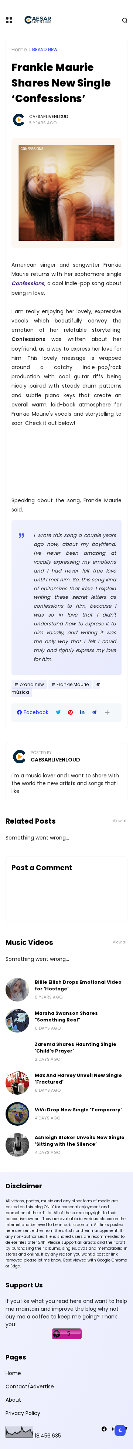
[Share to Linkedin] (82, 712)
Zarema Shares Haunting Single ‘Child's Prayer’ (75, 1047)
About (13, 1400)
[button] (107, 712)
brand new (45, 50)
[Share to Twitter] (58, 712)
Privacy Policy (23, 1413)
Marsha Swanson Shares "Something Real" (66, 1016)
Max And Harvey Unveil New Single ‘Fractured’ (78, 1078)
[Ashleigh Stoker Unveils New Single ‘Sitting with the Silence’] (17, 1145)
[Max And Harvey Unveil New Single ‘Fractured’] (17, 1083)
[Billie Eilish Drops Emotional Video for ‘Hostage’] (17, 990)
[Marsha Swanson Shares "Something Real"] (17, 1021)
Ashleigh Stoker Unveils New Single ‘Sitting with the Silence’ (80, 1140)
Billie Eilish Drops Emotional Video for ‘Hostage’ (78, 985)
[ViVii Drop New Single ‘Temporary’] (17, 1114)
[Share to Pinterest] (70, 712)
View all (120, 821)
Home (19, 49)
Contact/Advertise (30, 1386)
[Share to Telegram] (94, 712)
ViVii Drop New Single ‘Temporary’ (78, 1110)
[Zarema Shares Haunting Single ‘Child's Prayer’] (17, 1052)
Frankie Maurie (73, 685)
